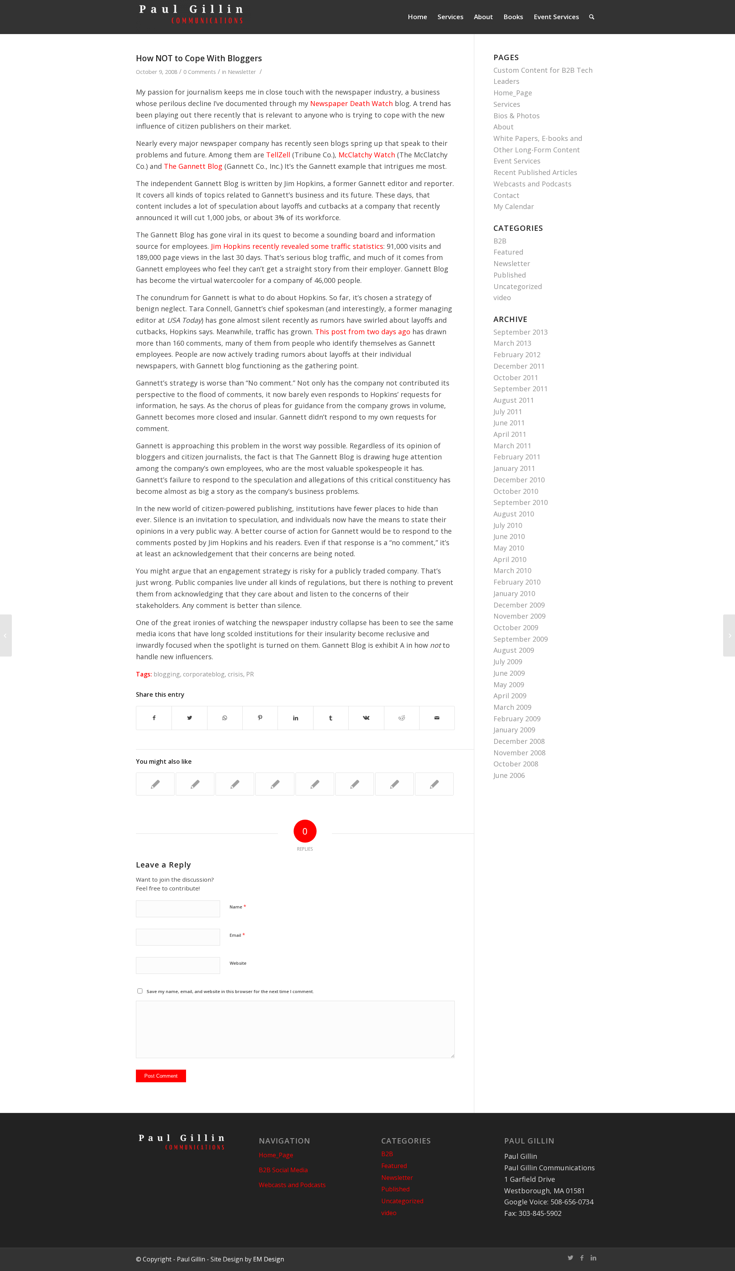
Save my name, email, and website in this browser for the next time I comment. (230, 991)
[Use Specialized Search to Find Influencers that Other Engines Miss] (315, 784)
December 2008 (519, 741)
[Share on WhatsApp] (224, 718)
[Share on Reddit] (401, 718)
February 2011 (517, 456)
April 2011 (509, 434)
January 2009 (514, 729)
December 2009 (519, 604)
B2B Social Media (283, 1170)
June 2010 (509, 536)
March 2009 (512, 707)
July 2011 (507, 411)
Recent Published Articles (535, 172)
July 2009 (507, 661)
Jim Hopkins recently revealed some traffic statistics (297, 246)
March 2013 (512, 343)
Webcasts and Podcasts (532, 183)
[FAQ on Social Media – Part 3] (354, 784)
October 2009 (515, 627)
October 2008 (515, 763)
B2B (499, 240)
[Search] (591, 17)
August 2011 (513, 400)
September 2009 (520, 639)
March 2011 (512, 445)
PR (250, 674)
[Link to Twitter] (570, 1257)
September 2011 (520, 388)
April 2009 (509, 695)
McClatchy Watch (366, 154)
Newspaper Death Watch (351, 103)
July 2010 (507, 525)
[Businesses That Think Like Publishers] (434, 784)
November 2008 (519, 752)
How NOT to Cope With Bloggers (199, 58)
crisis (235, 674)
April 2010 (509, 559)
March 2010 (512, 570)
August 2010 (513, 513)
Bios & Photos (516, 115)
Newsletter (242, 71)
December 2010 (519, 479)
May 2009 (508, 684)
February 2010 (517, 581)
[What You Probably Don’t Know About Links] (155, 784)
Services (506, 104)
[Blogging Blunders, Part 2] (394, 784)
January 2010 (514, 593)
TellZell (278, 154)
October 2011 (515, 377)
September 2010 (520, 502)
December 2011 (519, 366)
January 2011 (514, 468)
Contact (506, 195)
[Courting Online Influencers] (195, 784)
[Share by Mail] (437, 718)
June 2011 (509, 422)
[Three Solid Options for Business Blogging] (274, 784)
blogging (167, 674)
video (502, 297)
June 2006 (509, 775)
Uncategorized (517, 286)
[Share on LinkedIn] (295, 718)
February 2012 (517, 354)
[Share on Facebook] (154, 718)
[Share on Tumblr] (331, 718)
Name (238, 906)
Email (237, 934)
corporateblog (204, 674)
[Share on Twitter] (189, 718)
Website (238, 963)
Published (509, 274)
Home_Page (512, 92)
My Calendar (513, 206)
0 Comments (199, 71)
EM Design (268, 1259)
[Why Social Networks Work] (6, 635)
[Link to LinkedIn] (593, 1257)
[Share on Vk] (366, 718)
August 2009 (513, 650)
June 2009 (509, 673)
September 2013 (520, 332)
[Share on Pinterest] (260, 718)
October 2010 (515, 491)
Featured (508, 251)
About (503, 126)
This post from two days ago (362, 331)
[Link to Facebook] (582, 1257)
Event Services (517, 160)
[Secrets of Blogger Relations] (235, 784)
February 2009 (517, 718)
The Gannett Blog (193, 166)
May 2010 (508, 547)
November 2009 (519, 616)
